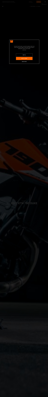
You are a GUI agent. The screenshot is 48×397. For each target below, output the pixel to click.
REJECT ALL (24, 55)
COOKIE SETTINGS (24, 61)
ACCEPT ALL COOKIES (24, 58)
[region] (24, 52)
